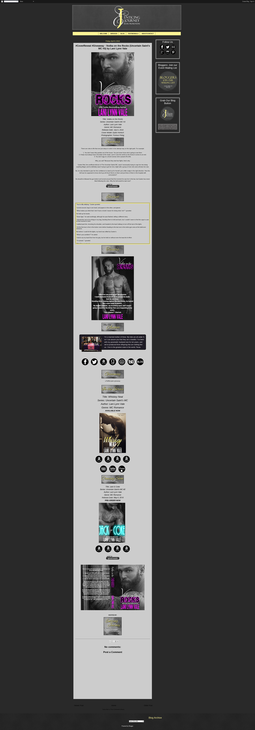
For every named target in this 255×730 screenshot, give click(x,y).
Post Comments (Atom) (117, 709)
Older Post (148, 705)
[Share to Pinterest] (118, 641)
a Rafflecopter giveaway (112, 381)
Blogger (131, 726)
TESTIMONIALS (133, 33)
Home (113, 705)
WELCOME (103, 33)
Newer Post (78, 705)
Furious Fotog (118, 135)
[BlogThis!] (112, 641)
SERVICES (113, 33)
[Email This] (110, 641)
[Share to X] (114, 641)
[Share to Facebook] (116, 641)
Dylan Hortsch (118, 133)
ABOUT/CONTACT (148, 33)
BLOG (123, 33)
